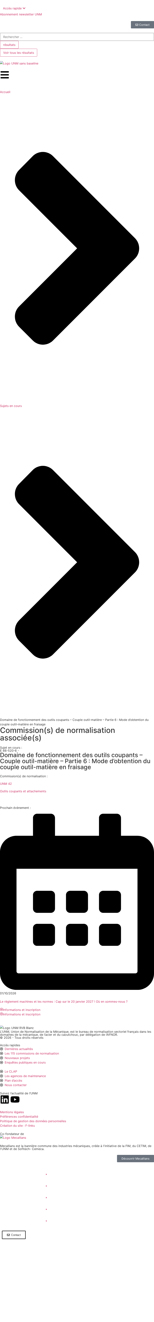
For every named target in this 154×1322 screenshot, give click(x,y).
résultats (9, 45)
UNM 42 (6, 784)
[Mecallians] (13, 1137)
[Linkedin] (4, 1099)
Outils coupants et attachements (23, 791)
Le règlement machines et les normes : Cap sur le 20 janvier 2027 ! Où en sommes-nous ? (64, 1001)
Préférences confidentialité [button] (19, 1116)
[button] (25, 1174)
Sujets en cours (11, 406)
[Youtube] (15, 1099)
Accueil (5, 92)
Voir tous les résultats (18, 53)
